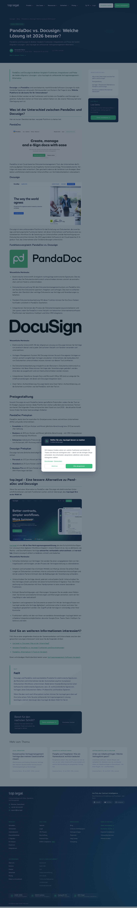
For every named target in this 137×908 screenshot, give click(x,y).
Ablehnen (54, 466)
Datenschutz (58, 461)
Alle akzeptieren (79, 466)
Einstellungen (49, 461)
